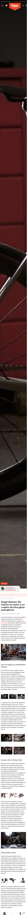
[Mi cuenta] (23, 5)
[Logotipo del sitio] (15, 7)
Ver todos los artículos (11, 590)
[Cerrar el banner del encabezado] (25, 1)
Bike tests (4, 583)
